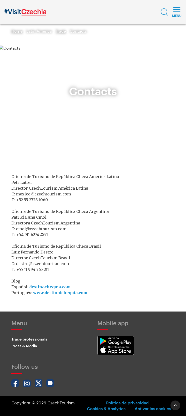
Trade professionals (29, 339)
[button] (164, 12)
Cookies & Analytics (106, 408)
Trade (61, 31)
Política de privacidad (127, 402)
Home (17, 31)
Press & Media (24, 345)
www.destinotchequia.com (60, 292)
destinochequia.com (50, 286)
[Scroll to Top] (175, 405)
